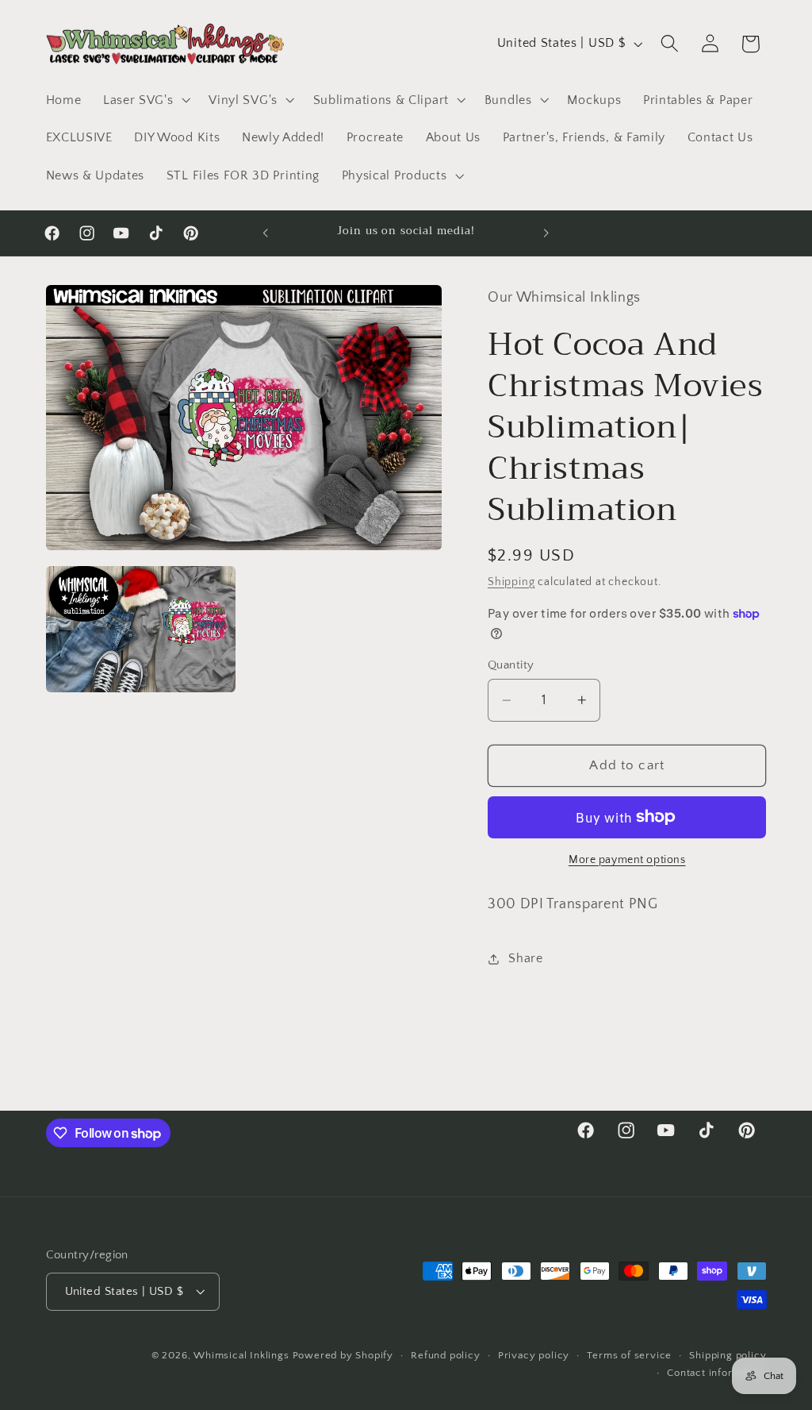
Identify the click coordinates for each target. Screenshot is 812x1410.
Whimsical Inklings (241, 1355)
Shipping (511, 582)
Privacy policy (533, 1355)
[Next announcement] (546, 233)
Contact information (716, 1372)
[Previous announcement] (265, 233)
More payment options (627, 859)
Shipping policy (727, 1355)
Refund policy (445, 1355)
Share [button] (525, 958)
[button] (144, 100)
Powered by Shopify (343, 1355)
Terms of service (629, 1355)
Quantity (511, 665)
